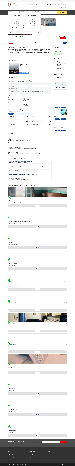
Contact (64, 7)
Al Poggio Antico (56, 104)
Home (32, 4)
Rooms (17, 42)
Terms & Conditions (11, 454)
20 (25, 25)
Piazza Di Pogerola (34, 166)
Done (39, 32)
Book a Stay (63, 38)
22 (23, 25)
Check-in (10, 11)
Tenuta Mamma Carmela (12, 409)
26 (16, 27)
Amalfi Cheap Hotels (31, 456)
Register (53, 1)
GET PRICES (62, 12)
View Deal (57, 107)
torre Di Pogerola (39, 166)
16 (32, 23)
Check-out (22, 11)
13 (25, 23)
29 (23, 27)
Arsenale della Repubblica (31, 167)
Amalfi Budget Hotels (31, 453)
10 (34, 21)
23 (32, 25)
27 (25, 27)
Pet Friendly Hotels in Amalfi (33, 451)
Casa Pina (55, 127)
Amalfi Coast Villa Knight (63, 104)
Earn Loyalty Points (11, 457)
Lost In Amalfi (11, 325)
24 (12, 27)
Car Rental (53, 4)
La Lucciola (10, 346)
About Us (9, 451)
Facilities (22, 42)
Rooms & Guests (37, 11)
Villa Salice (10, 242)
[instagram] (66, 464)
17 (34, 23)
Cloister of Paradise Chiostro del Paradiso (26, 168)
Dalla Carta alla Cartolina (22, 167)
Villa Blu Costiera (63, 115)
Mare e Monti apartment (12, 263)
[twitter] (64, 464)
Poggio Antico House (56, 116)
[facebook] (62, 464)
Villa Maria (10, 284)
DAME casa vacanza (12, 430)
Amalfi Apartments (31, 457)
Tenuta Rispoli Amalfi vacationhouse (15, 367)
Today (10, 32)
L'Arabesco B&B (11, 388)
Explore (49, 451)
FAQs (35, 42)
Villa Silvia (10, 200)
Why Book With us (11, 456)
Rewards (64, 4)
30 (32, 27)
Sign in (49, 1)
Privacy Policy (10, 453)
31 (12, 29)
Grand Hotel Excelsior (62, 128)
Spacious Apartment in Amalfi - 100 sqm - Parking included (19, 221)
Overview (11, 42)
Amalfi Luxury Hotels (31, 454)
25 (14, 27)
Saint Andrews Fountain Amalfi (38, 168)
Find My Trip (43, 1)
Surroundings (29, 42)
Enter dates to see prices (24, 72)
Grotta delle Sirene (46, 166)
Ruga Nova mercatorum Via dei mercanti (41, 167)
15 (30, 23)
